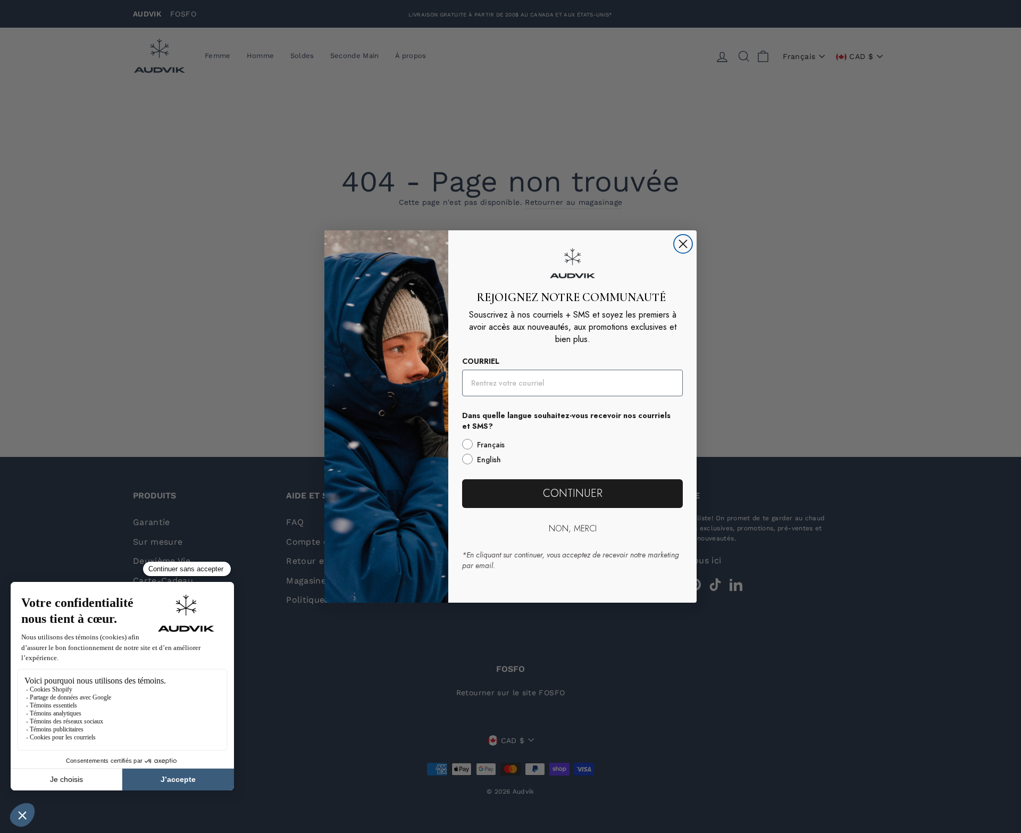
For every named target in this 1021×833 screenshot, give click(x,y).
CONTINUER (572, 493)
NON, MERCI (573, 528)
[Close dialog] (683, 244)
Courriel (480, 361)
